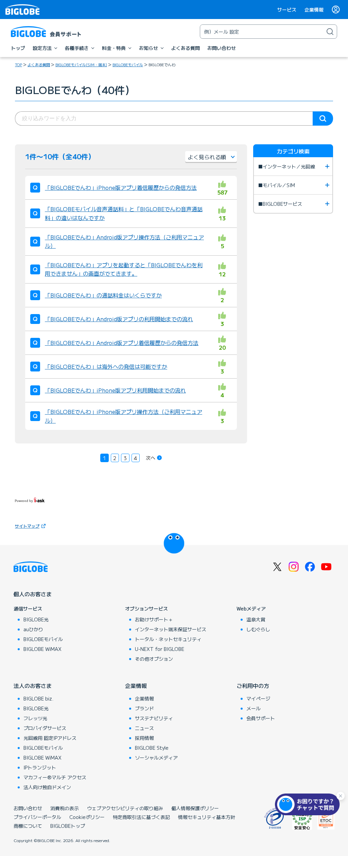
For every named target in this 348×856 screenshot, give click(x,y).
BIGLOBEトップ (67, 825)
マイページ (258, 698)
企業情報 (314, 9)
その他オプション (154, 658)
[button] (309, 804)
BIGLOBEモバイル (127, 64)
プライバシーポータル (37, 817)
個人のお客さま (33, 594)
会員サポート (260, 718)
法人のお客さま (33, 685)
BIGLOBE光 (36, 619)
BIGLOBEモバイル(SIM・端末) (81, 64)
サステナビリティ (154, 718)
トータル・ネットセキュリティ (168, 639)
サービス (286, 9)
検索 (323, 118)
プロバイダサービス (44, 728)
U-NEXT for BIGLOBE (159, 648)
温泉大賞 (255, 619)
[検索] (330, 31)
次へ (150, 457)
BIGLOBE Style (152, 747)
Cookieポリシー (87, 817)
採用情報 (144, 737)
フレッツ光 (35, 718)
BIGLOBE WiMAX (42, 648)
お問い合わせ (28, 808)
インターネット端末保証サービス (170, 629)
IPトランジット (39, 767)
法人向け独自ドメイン (47, 787)
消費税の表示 (64, 808)
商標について (28, 825)
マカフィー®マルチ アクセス (54, 777)
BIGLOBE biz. (38, 698)
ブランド (144, 708)
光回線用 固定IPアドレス (49, 737)
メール (253, 708)
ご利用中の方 (253, 685)
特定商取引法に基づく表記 (141, 817)
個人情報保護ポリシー (195, 808)
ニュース (144, 728)
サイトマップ (27, 526)
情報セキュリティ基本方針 (206, 817)
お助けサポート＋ (154, 619)
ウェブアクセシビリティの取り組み (125, 808)
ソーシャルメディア (156, 757)
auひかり (33, 629)
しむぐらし (258, 629)
